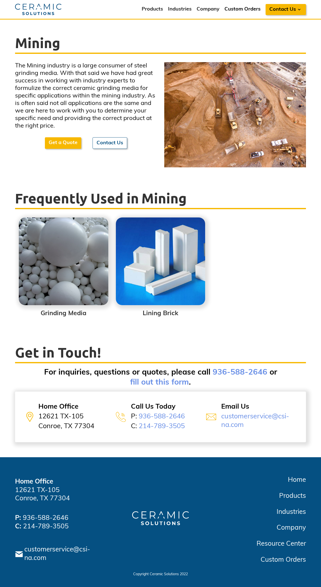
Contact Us (110, 143)
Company (208, 9)
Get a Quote (63, 142)
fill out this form (159, 383)
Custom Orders (242, 9)
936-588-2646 (240, 373)
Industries (180, 9)
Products (152, 9)
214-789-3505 (162, 426)
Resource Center (281, 544)
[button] (286, 9)
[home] (38, 9)
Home (297, 480)
